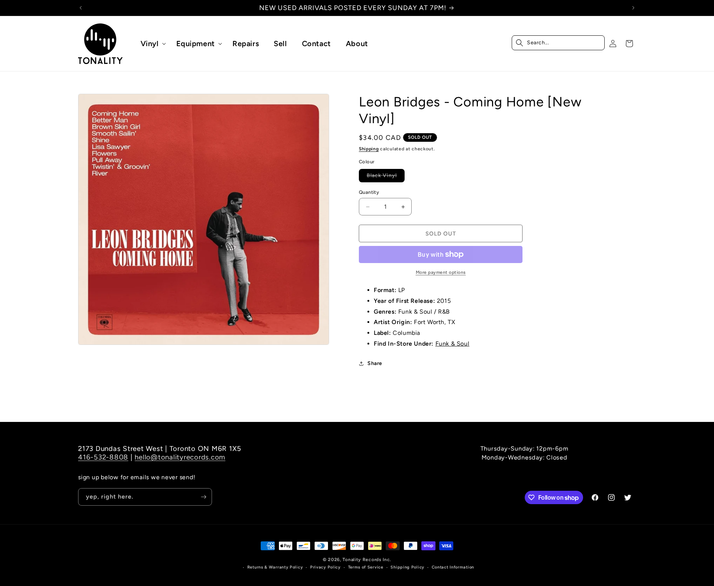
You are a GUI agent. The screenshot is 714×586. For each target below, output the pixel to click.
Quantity (369, 192)
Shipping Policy (407, 567)
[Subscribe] (203, 497)
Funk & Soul (452, 343)
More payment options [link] (441, 272)
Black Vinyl (386, 177)
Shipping (369, 148)
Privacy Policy (325, 567)
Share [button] (374, 363)
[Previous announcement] (81, 8)
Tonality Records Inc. (366, 559)
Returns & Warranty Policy (275, 567)
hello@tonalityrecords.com (180, 457)
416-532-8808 (103, 457)
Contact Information (453, 567)
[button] (151, 43)
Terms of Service (365, 567)
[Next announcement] (633, 8)
